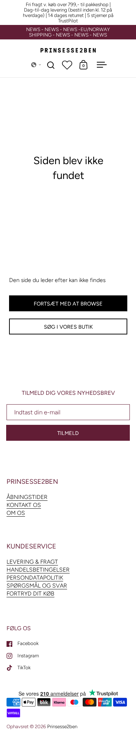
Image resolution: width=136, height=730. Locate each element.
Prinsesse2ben (62, 726)
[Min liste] (67, 64)
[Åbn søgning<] (51, 65)
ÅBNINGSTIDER (27, 497)
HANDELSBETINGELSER (38, 569)
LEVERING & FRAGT (32, 561)
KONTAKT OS (24, 504)
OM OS (16, 512)
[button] (36, 65)
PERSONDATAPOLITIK (35, 577)
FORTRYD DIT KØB (30, 593)
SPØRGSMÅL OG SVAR (37, 585)
